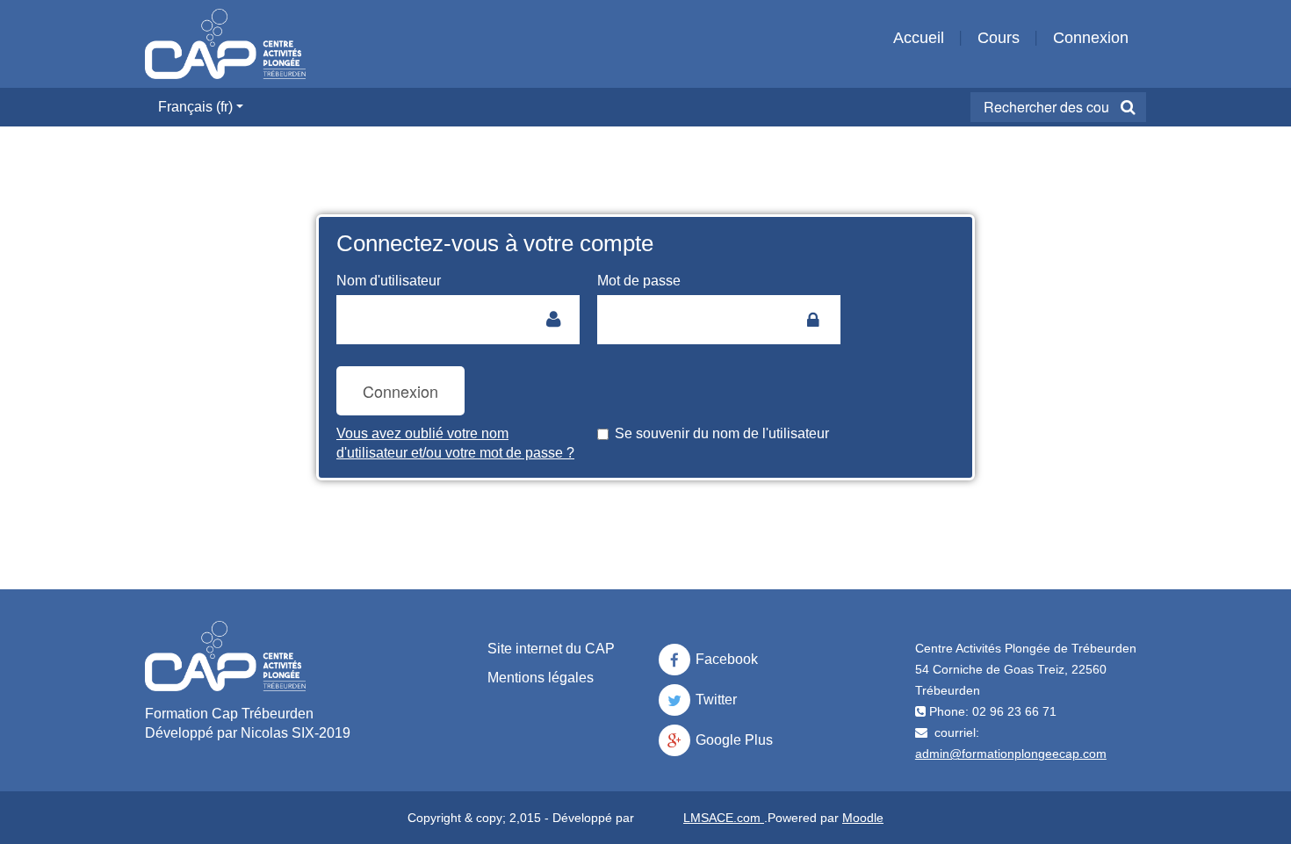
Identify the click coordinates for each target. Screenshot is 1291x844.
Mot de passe (639, 280)
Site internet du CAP (551, 648)
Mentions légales (540, 677)
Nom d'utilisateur (388, 280)
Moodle (863, 818)
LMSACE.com (723, 818)
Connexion (1091, 38)
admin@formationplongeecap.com (1011, 754)
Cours (998, 38)
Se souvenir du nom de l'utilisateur (722, 433)
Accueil (918, 38)
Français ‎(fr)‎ (195, 106)
